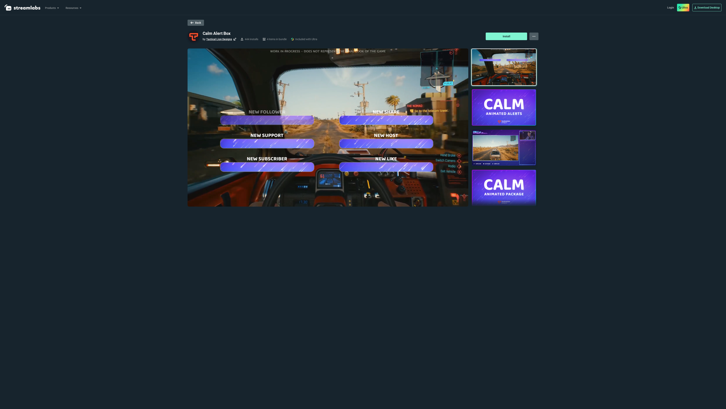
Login (670, 7)
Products (50, 7)
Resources (72, 7)
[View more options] (533, 36)
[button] (504, 67)
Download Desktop (708, 7)
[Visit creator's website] (234, 39)
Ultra (685, 7)
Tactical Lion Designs (219, 39)
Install (506, 36)
